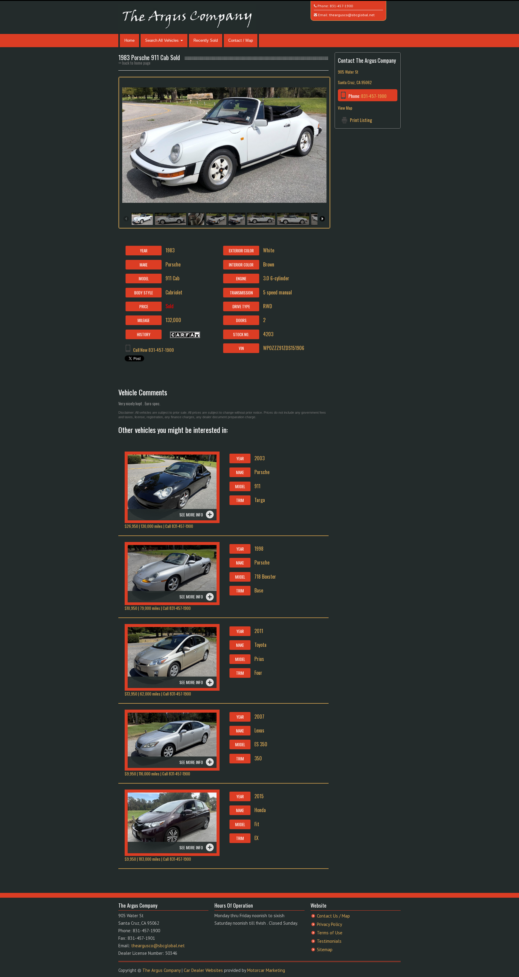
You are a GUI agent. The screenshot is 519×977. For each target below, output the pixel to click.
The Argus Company (161, 970)
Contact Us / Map (333, 916)
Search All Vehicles (162, 40)
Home (129, 40)
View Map (345, 108)
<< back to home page (134, 63)
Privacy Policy (329, 924)
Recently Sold (205, 40)
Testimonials (329, 941)
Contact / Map (240, 40)
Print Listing (361, 120)
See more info (191, 514)
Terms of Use (329, 933)
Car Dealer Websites (203, 970)
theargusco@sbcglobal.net (352, 15)
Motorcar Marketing (266, 970)
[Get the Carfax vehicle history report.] (185, 334)
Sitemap (324, 949)
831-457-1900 (341, 6)
